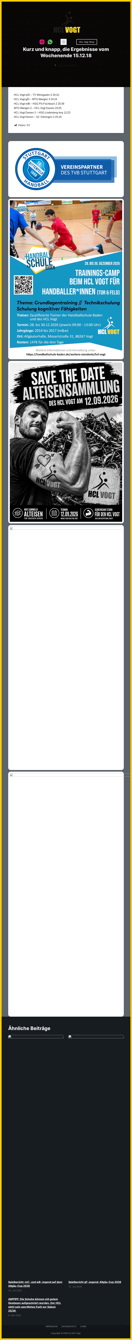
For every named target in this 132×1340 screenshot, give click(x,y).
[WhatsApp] (50, 41)
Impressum (51, 1326)
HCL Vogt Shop (86, 42)
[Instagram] (42, 41)
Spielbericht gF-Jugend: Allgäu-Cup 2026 (94, 1282)
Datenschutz (68, 1326)
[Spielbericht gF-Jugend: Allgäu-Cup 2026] (96, 1156)
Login (83, 1326)
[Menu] (64, 42)
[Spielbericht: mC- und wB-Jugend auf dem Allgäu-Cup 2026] (36, 1156)
